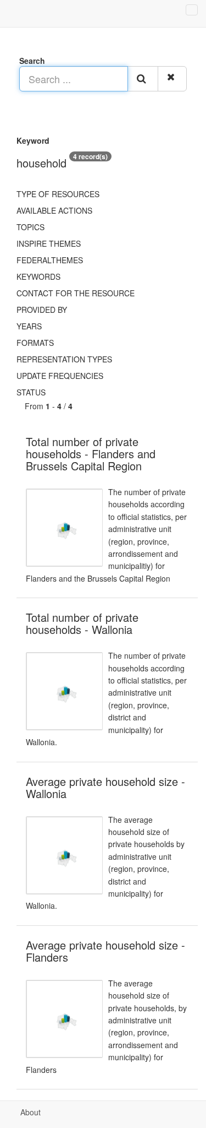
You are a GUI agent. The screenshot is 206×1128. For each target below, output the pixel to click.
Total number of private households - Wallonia (82, 623)
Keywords (38, 276)
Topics (30, 226)
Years (29, 326)
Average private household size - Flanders (105, 951)
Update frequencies (59, 375)
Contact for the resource (75, 293)
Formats (35, 342)
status (31, 392)
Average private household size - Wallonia (105, 787)
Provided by (41, 309)
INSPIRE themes (48, 243)
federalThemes (49, 259)
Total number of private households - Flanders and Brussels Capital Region (90, 453)
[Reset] (172, 78)
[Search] (142, 78)
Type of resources (57, 193)
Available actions (54, 210)
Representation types (64, 359)
